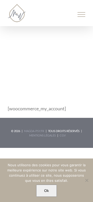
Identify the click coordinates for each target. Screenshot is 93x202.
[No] (86, 180)
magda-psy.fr (34, 131)
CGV (63, 135)
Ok (46, 191)
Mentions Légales (42, 135)
